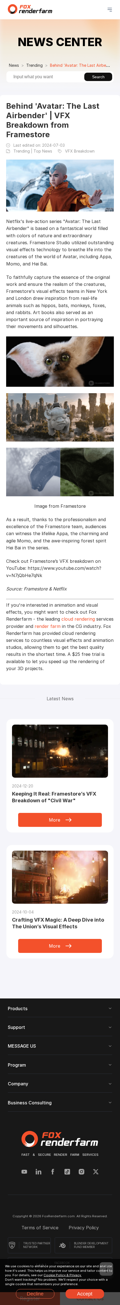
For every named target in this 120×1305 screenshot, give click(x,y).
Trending (34, 65)
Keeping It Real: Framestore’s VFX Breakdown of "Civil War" (54, 797)
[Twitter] (96, 1172)
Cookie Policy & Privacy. (62, 1275)
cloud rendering (78, 619)
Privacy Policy (84, 1227)
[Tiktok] (67, 1172)
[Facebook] (53, 1172)
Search (98, 77)
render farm (48, 626)
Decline (35, 1294)
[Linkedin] (38, 1172)
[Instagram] (81, 1172)
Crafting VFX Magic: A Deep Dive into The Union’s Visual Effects (58, 923)
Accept (84, 1294)
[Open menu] (109, 9)
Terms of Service (40, 1227)
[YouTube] (24, 1172)
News (14, 65)
